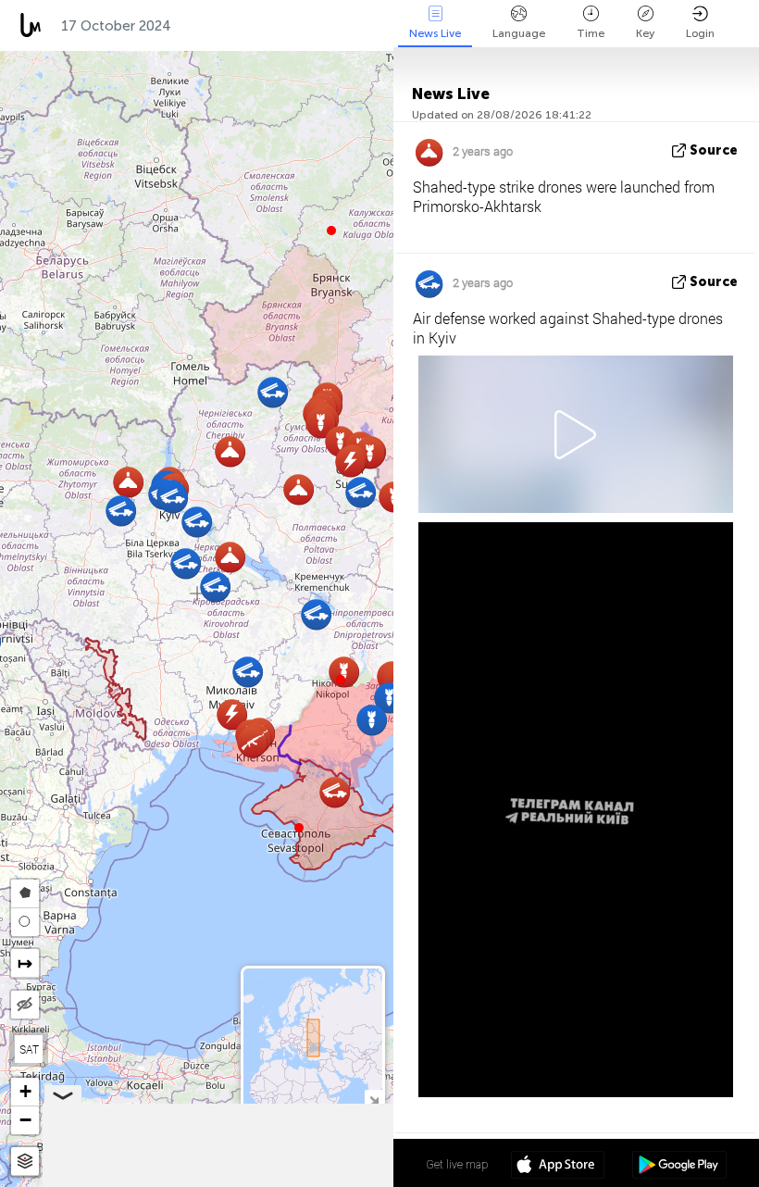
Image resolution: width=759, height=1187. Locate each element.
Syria (377, 26)
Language (518, 33)
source (714, 150)
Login (700, 33)
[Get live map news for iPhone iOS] (557, 1166)
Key (645, 33)
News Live (435, 33)
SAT (29, 1049)
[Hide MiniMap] (373, 1098)
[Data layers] (25, 1161)
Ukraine (217, 26)
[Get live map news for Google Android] (679, 1166)
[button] (340, 679)
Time (590, 33)
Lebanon (302, 26)
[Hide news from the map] (25, 1004)
